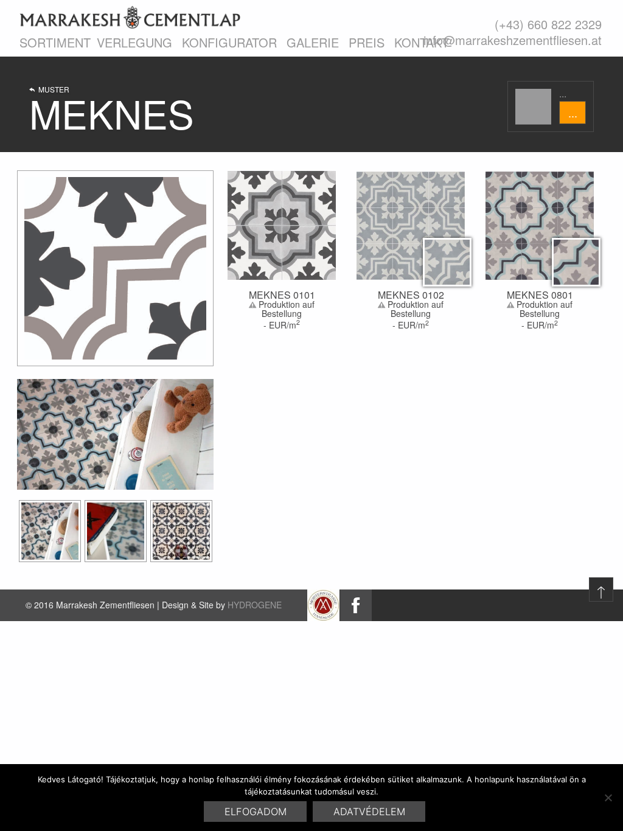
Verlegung (134, 42)
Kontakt (421, 42)
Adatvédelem (369, 811)
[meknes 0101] (50, 531)
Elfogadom (255, 811)
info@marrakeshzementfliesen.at (512, 40)
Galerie (313, 42)
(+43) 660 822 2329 (548, 24)
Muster (52, 90)
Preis (367, 42)
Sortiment (55, 42)
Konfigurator (229, 42)
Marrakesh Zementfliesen (129, 17)
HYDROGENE (255, 605)
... (572, 112)
